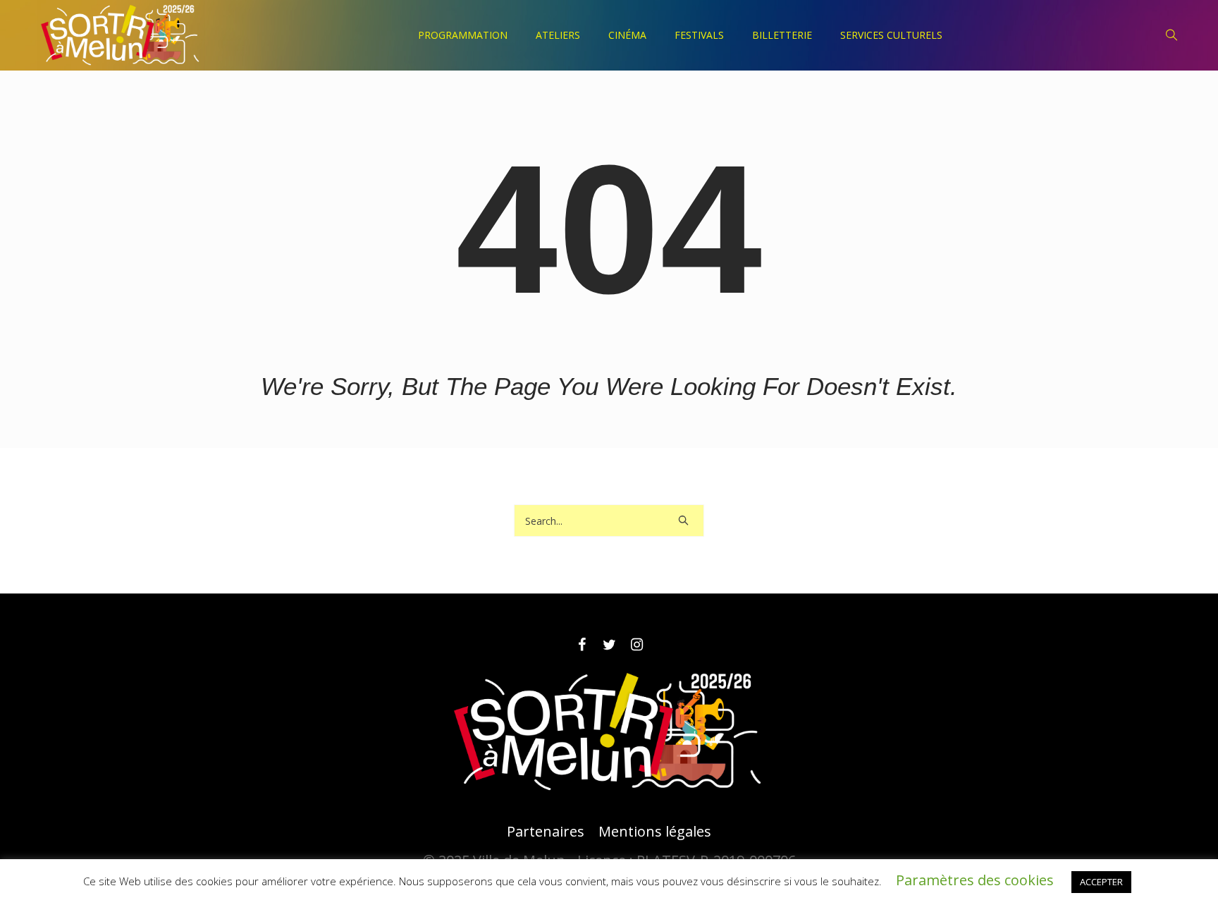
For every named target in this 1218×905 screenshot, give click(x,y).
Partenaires (545, 831)
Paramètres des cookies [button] (975, 879)
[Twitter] (609, 644)
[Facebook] (581, 644)
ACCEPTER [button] (1101, 881)
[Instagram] (636, 644)
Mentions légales (654, 831)
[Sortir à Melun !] (609, 732)
